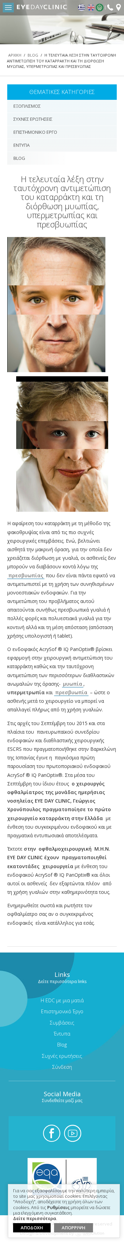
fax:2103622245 (110, 7)
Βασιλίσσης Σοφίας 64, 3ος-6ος (118, 8)
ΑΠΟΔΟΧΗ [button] (32, 1228)
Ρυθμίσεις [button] (58, 1207)
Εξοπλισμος (27, 106)
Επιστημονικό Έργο (62, 1011)
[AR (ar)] (100, 7)
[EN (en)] (91, 7)
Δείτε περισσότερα (34, 1218)
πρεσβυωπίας (25, 575)
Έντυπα (62, 1033)
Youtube (72, 1133)
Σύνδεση (62, 1067)
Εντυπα (21, 145)
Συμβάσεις (62, 1022)
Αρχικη (14, 55)
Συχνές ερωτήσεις (62, 1056)
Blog (33, 55)
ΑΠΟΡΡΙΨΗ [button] (73, 1228)
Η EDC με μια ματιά (62, 1000)
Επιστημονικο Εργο (35, 132)
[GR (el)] (82, 7)
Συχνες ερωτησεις (32, 119)
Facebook (51, 1133)
